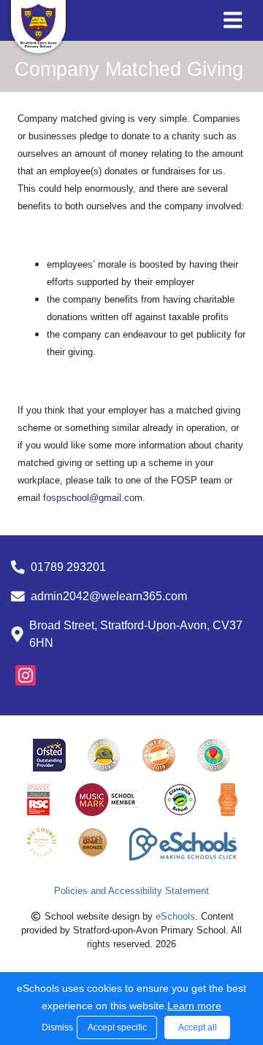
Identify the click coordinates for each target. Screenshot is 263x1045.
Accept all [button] (197, 1027)
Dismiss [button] (55, 1027)
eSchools (175, 916)
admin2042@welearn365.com (109, 596)
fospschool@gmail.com (92, 497)
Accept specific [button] (117, 1027)
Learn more (194, 1005)
